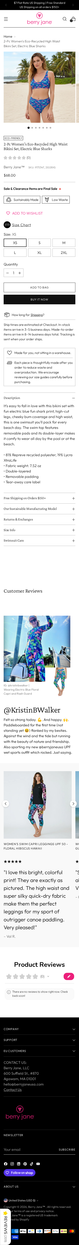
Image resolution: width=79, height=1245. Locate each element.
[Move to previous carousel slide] (5, 803)
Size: (10, 234)
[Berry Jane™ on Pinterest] (25, 1164)
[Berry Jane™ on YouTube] (38, 1164)
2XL (64, 252)
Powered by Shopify (16, 1219)
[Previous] (6, 5)
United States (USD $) (22, 1200)
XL (39, 252)
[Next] (72, 5)
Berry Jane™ (14, 167)
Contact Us (13, 1089)
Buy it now (39, 299)
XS (15, 242)
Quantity (11, 264)
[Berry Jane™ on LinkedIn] (19, 1164)
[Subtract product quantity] (7, 273)
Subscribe (67, 1149)
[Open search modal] (64, 19)
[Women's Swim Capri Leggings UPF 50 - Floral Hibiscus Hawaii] (38, 805)
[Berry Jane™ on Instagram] (12, 1164)
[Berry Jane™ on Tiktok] (32, 1164)
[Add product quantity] (19, 273)
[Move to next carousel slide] (73, 803)
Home (8, 36)
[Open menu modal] (6, 19)
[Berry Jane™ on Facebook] (6, 1164)
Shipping (37, 315)
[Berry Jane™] (39, 19)
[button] (39, 224)
